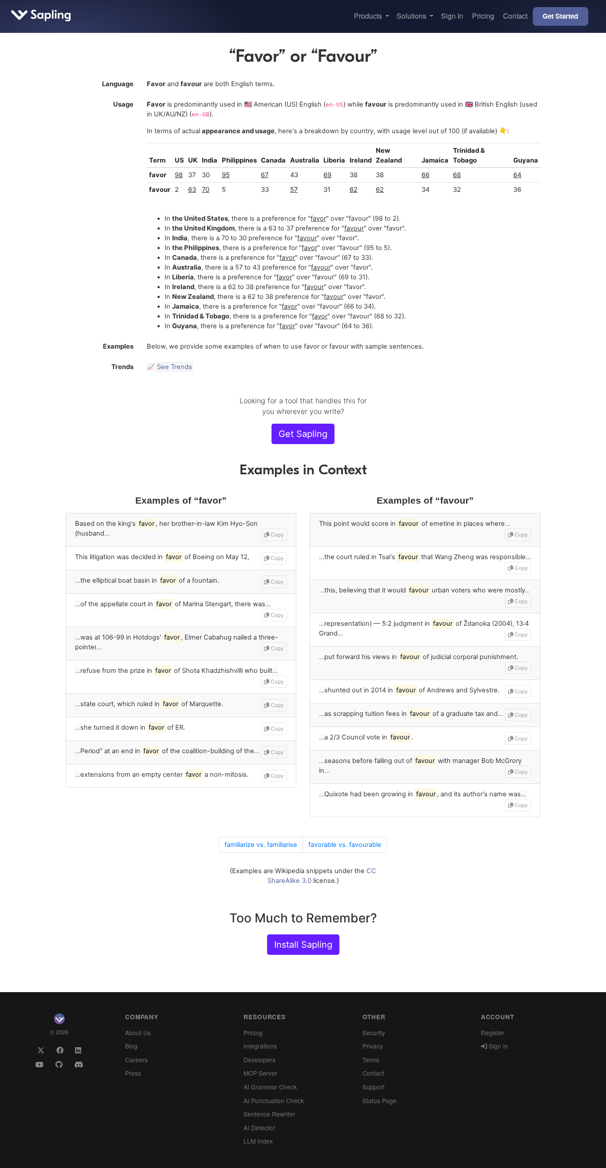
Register (492, 1032)
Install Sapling (303, 944)
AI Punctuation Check (274, 1100)
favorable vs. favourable (345, 845)
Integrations (260, 1045)
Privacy (372, 1045)
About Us (138, 1032)
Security (373, 1032)
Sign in (497, 1045)
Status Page (379, 1100)
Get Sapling (303, 434)
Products (369, 16)
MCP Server (260, 1073)
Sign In (452, 16)
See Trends (174, 367)
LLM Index (258, 1140)
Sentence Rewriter (269, 1113)
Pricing (483, 16)
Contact (515, 16)
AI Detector (259, 1127)
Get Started (560, 16)
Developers (259, 1059)
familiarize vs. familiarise (260, 845)
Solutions (412, 16)
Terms (370, 1059)
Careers (136, 1059)
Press (133, 1073)
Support (373, 1086)
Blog (131, 1045)
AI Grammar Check (270, 1086)
